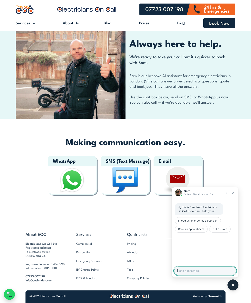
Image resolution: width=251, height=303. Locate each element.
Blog (107, 23)
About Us (71, 23)
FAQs (130, 261)
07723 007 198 (35, 276)
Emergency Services (89, 261)
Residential (83, 252)
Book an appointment (191, 229)
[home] (25, 9)
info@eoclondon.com (38, 280)
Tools (130, 269)
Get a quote (220, 229)
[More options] (227, 193)
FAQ (181, 23)
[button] (31, 23)
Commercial (84, 244)
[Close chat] (233, 193)
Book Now (219, 23)
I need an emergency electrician (197, 220)
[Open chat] (232, 284)
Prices (144, 23)
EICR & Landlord (86, 278)
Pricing (131, 244)
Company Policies (138, 278)
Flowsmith (215, 296)
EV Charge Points (87, 269)
